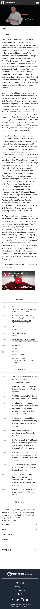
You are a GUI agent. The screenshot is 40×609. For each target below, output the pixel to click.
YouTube (27, 599)
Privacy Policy (20, 586)
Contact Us (20, 590)
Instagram (22, 599)
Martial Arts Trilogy (18, 358)
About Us (20, 583)
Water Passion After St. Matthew (23, 339)
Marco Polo (16, 346)
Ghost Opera (16, 352)
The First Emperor (18, 327)
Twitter (17, 599)
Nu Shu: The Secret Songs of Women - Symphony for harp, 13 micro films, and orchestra (23, 317)
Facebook (13, 599)
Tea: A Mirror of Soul (19, 333)
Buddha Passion (18, 307)
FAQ (20, 594)
